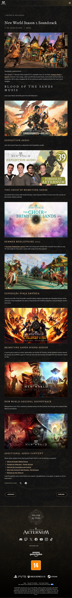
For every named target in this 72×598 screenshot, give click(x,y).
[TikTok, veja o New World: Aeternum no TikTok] (51, 539)
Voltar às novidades (15, 15)
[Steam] (52, 576)
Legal (24, 583)
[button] (36, 50)
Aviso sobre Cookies (44, 583)
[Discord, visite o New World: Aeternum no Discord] (20, 539)
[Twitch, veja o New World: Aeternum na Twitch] (25, 539)
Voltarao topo (36, 517)
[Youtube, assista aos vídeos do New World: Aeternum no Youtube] (41, 539)
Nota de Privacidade (32, 583)
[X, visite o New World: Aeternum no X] (31, 539)
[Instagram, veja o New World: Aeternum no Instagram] (46, 539)
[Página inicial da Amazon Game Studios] (36, 554)
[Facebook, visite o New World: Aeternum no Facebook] (36, 539)
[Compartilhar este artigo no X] (20, 483)
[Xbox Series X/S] (36, 577)
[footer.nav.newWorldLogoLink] (36, 533)
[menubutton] (70, 2)
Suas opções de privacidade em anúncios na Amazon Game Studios (34, 584)
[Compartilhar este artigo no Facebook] (26, 483)
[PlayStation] (20, 576)
